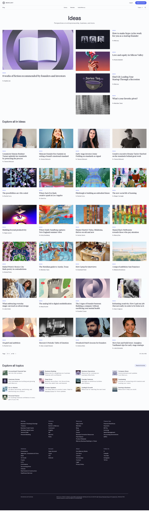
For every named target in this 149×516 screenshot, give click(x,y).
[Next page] (16, 354)
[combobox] (8, 353)
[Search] (145, 7)
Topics (139, 7)
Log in (131, 3)
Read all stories (140, 365)
